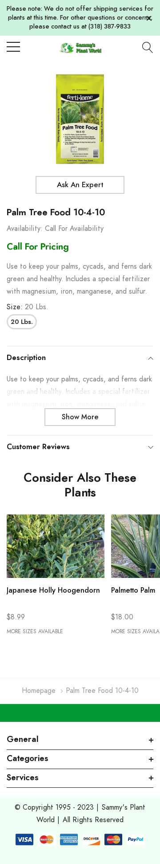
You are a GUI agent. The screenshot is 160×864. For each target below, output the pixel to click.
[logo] (80, 47)
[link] (55, 546)
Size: (27, 307)
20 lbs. (22, 322)
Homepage (39, 690)
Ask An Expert (80, 184)
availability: (25, 228)
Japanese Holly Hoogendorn (53, 590)
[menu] (13, 46)
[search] (147, 47)
